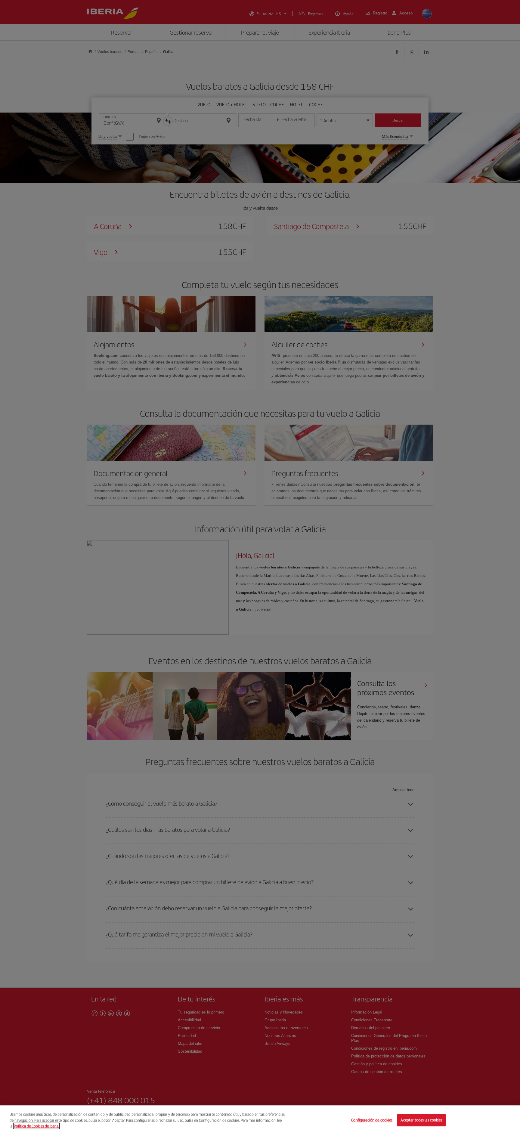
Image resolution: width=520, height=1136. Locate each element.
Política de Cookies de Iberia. (36, 1125)
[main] (260, 1120)
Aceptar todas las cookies (421, 1120)
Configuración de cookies (371, 1120)
